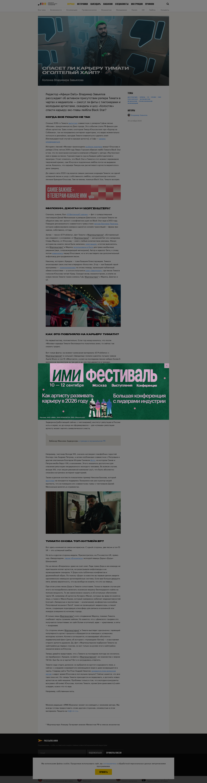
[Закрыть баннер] (166, 365)
